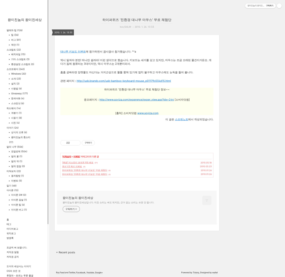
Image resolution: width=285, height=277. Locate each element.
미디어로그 (12, 228)
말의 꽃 (16, 156)
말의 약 (16, 161)
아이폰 (12, 190)
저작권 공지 (13, 256)
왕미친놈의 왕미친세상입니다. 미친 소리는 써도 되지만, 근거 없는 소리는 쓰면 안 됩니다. (108, 202)
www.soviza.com (147, 113)
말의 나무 (15, 146)
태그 (9, 224)
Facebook (80, 272)
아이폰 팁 (18, 204)
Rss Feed (60, 272)
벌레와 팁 (15, 30)
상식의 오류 (19, 132)
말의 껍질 (18, 166)
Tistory (196, 272)
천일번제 (19, 151)
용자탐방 (17, 175)
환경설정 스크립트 (22, 64)
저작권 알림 (13, 252)
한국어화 (17, 98)
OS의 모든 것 (13, 270)
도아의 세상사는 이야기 (19, 266)
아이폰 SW (18, 194)
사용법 (16, 88)
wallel (215, 272)
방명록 (10, 238)
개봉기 (16, 112)
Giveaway (19, 93)
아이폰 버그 (19, 209)
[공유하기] (73, 142)
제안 (15, 44)
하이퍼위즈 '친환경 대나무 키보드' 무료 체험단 (84, 170)
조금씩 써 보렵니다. (17, 247)
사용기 (16, 117)
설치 (15, 83)
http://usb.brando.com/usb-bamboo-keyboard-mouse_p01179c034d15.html (124, 80)
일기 (11, 185)
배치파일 (18, 54)
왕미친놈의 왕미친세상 (25, 20)
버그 (16, 39)
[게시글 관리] (77, 142)
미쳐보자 (14, 171)
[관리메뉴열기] (279, 5)
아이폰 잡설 (19, 199)
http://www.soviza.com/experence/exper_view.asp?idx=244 (136, 99)
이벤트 (16, 180)
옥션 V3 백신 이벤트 (72, 166)
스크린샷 (17, 103)
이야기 (13, 127)
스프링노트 (181, 119)
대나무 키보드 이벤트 (73, 51)
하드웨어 (14, 108)
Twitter (72, 272)
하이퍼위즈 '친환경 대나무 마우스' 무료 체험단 (136, 20)
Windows (18, 73)
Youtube (90, 272)
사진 (15, 122)
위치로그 (11, 233)
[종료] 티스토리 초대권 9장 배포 (77, 162)
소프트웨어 (16, 69)
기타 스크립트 (20, 59)
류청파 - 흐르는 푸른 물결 (20, 275)
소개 (16, 78)
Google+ (99, 272)
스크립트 (14, 49)
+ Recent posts (65, 252)
